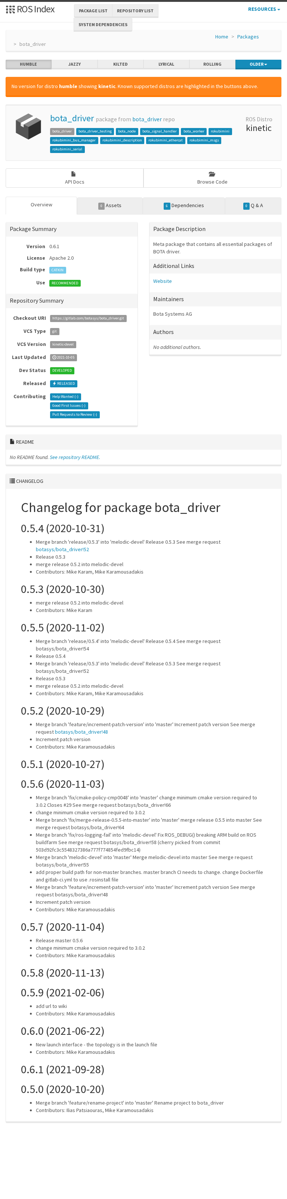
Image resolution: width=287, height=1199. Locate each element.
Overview (41, 204)
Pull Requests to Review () (74, 414)
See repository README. (75, 457)
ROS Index (35, 9)
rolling (212, 64)
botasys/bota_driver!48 (81, 731)
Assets (111, 205)
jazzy (74, 64)
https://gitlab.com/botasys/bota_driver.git (88, 318)
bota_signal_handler (159, 131)
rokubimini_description (122, 140)
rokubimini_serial (67, 149)
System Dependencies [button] (102, 24)
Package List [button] (93, 10)
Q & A (254, 205)
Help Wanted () (65, 396)
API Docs (74, 181)
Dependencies (185, 205)
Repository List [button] (135, 10)
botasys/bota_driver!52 (62, 549)
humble (28, 64)
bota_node (127, 131)
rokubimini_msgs (204, 140)
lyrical (166, 64)
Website (162, 281)
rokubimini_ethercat (165, 140)
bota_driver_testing (95, 131)
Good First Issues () (69, 405)
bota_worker (193, 131)
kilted (120, 64)
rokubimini (220, 131)
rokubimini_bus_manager (74, 140)
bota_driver (72, 118)
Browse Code (212, 181)
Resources (262, 9)
